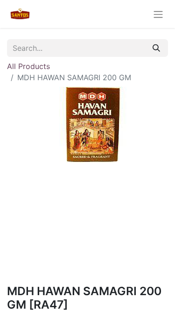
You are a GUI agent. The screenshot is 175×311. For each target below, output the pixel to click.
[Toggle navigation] (158, 14)
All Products (28, 66)
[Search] (156, 48)
